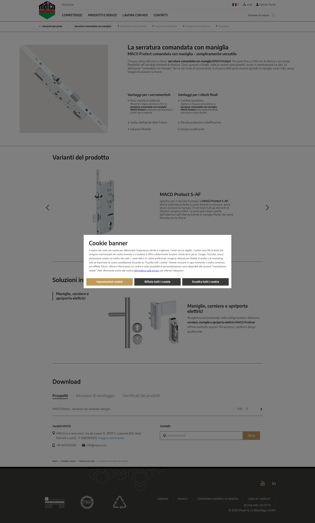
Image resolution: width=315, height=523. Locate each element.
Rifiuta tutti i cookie (157, 281)
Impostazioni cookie (109, 281)
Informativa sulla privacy (146, 270)
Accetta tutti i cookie (205, 281)
